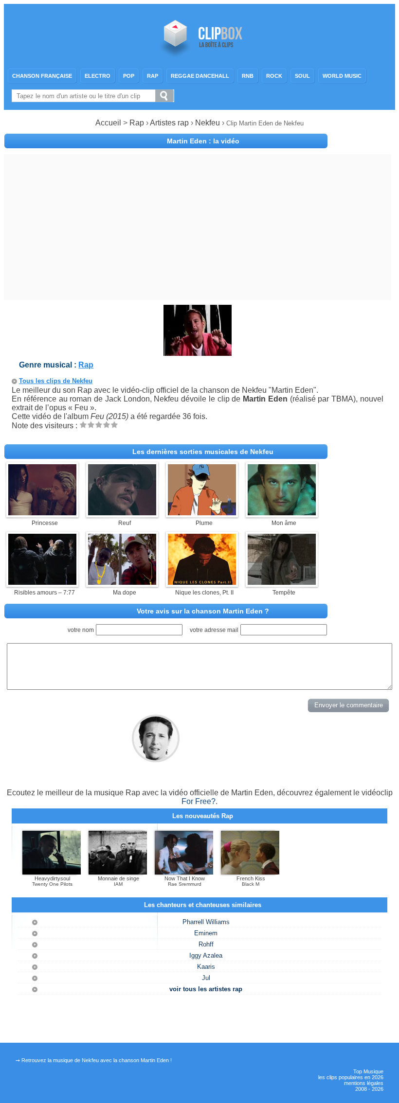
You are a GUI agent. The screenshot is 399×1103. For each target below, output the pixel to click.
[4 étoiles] (106, 424)
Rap (152, 76)
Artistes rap (169, 123)
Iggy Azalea (205, 955)
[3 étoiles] (99, 424)
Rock (274, 76)
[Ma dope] (122, 582)
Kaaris (206, 966)
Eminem (206, 933)
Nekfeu (208, 123)
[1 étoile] (83, 424)
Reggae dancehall (200, 76)
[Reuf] (122, 512)
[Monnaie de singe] (118, 872)
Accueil (108, 123)
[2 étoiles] (91, 424)
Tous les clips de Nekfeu (55, 381)
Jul (206, 977)
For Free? (198, 801)
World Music (342, 76)
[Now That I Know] (184, 872)
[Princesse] (42, 512)
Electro (97, 76)
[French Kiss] (250, 872)
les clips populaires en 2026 (350, 1077)
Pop (128, 76)
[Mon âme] (282, 512)
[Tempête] (282, 582)
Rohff (206, 944)
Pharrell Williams (206, 922)
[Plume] (202, 512)
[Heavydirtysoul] (51, 872)
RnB (248, 76)
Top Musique (368, 1071)
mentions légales (363, 1083)
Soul (302, 76)
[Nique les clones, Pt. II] (202, 582)
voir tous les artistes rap (205, 989)
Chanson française (42, 76)
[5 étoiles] (114, 424)
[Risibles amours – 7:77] (42, 582)
